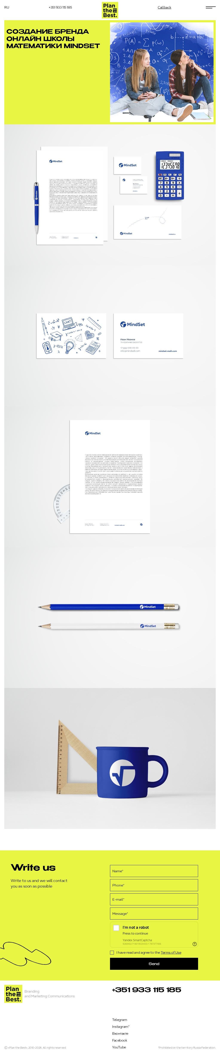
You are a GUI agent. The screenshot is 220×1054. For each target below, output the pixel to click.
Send (154, 963)
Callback (164, 7)
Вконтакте (120, 1033)
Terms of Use (171, 952)
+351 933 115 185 (60, 7)
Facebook (119, 1040)
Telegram (119, 1020)
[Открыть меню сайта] (211, 7)
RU (6, 7)
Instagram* (120, 1027)
